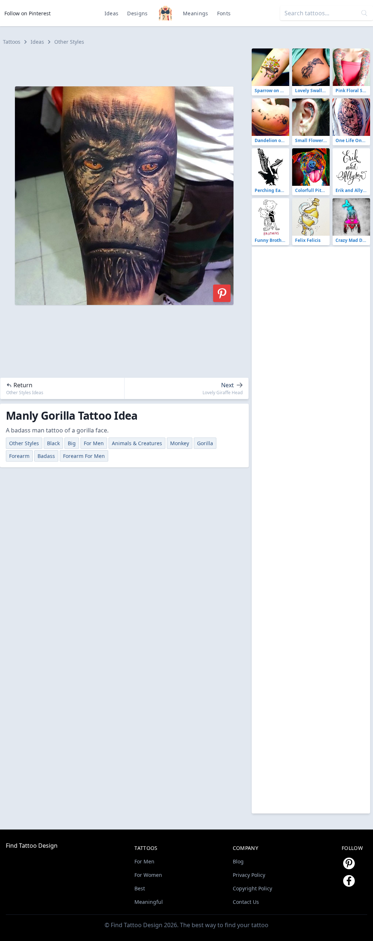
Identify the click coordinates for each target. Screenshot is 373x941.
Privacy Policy (249, 874)
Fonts (224, 13)
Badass (46, 455)
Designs (137, 13)
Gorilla (205, 443)
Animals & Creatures (137, 443)
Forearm (19, 455)
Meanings (195, 13)
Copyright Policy (252, 888)
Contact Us (246, 901)
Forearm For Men (84, 455)
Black (53, 443)
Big (72, 443)
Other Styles (69, 41)
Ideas (112, 13)
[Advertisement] (127, 64)
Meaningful (148, 901)
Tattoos (11, 41)
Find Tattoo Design (32, 846)
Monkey (179, 443)
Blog (238, 861)
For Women (148, 874)
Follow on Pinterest (27, 13)
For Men (94, 443)
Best (139, 888)
